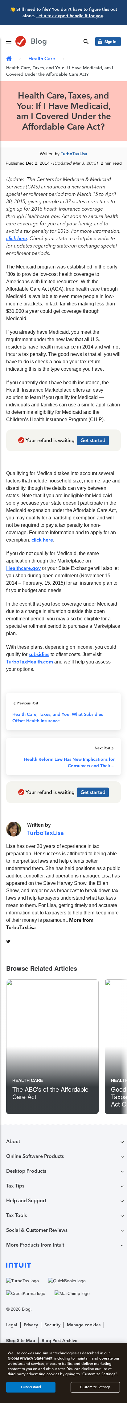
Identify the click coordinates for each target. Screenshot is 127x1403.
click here (16, 238)
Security (52, 1325)
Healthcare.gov (23, 568)
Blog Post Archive (59, 1340)
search (86, 41)
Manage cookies (83, 1325)
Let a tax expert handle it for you (69, 15)
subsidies (39, 654)
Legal (11, 1325)
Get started (92, 440)
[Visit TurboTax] (22, 1280)
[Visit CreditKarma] (25, 1293)
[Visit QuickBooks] (67, 1280)
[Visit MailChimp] (72, 1293)
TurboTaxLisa (74, 153)
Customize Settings (95, 1387)
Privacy (31, 1325)
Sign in (110, 41)
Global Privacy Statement (30, 1358)
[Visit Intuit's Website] (63, 1265)
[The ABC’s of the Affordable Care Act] (52, 1046)
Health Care (41, 59)
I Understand (31, 1387)
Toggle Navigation (8, 41)
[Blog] (9, 59)
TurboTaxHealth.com (29, 662)
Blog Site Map (20, 1340)
